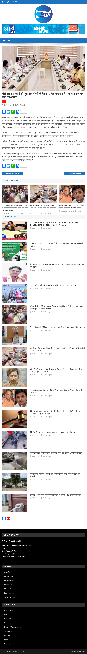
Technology (8, 631)
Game (6, 640)
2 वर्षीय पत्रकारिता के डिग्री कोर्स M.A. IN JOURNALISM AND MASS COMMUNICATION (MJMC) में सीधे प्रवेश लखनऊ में (55, 223)
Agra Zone (8, 572)
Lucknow (7, 619)
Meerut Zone (9, 589)
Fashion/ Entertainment (12, 627)
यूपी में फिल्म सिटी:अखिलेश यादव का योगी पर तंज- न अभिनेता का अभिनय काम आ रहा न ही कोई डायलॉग (75, 173)
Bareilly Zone (9, 576)
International (8, 610)
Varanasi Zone (9, 597)
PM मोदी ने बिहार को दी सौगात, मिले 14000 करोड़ (14, 173)
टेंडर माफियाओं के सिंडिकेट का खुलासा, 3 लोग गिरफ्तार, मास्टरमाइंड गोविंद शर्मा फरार (57, 327)
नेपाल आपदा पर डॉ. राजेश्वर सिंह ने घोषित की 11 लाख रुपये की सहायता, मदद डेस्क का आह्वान (57, 265)
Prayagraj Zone (9, 593)
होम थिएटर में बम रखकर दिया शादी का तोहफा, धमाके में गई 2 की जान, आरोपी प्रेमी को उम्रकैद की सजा (43, 207)
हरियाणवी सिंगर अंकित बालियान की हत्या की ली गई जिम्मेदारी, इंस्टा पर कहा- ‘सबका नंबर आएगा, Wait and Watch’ (15, 207)
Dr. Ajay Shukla (47, 228)
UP (4, 101)
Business (7, 623)
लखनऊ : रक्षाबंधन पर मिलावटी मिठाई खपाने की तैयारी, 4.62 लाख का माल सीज (55, 495)
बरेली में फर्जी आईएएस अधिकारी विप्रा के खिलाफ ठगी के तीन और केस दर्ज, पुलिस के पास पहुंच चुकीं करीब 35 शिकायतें (57, 370)
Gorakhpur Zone (10, 580)
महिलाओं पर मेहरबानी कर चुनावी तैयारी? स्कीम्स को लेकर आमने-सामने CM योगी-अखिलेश (71, 206)
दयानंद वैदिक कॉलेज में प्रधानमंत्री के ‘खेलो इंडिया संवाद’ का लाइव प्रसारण (54, 285)
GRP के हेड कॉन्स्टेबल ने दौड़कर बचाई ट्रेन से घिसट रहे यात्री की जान (53, 432)
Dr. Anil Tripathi (20, 105)
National (7, 614)
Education (7, 635)
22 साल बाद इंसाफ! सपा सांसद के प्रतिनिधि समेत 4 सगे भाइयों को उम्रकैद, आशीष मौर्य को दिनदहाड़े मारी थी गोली (56, 412)
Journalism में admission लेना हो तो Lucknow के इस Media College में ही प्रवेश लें (57, 244)
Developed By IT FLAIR (78, 651)
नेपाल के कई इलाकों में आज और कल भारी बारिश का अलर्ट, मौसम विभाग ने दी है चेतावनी (55, 475)
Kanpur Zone (8, 585)
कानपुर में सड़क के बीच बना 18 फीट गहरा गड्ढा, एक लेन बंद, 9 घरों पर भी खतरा (56, 453)
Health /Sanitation (10, 644)
